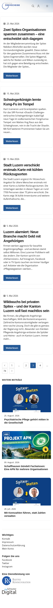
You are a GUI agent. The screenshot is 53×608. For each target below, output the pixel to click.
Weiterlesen (12, 75)
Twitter (5, 563)
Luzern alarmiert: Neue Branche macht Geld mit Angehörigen (22, 236)
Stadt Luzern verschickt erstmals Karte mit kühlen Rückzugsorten (23, 169)
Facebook (7, 559)
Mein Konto (8, 548)
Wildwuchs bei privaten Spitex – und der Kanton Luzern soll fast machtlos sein (26, 306)
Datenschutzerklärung (13, 545)
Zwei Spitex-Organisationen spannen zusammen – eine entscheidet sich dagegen (24, 34)
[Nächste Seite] (12, 371)
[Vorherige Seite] (4, 365)
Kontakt (6, 538)
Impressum (8, 542)
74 (5, 370)
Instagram (7, 566)
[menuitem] (4, 365)
